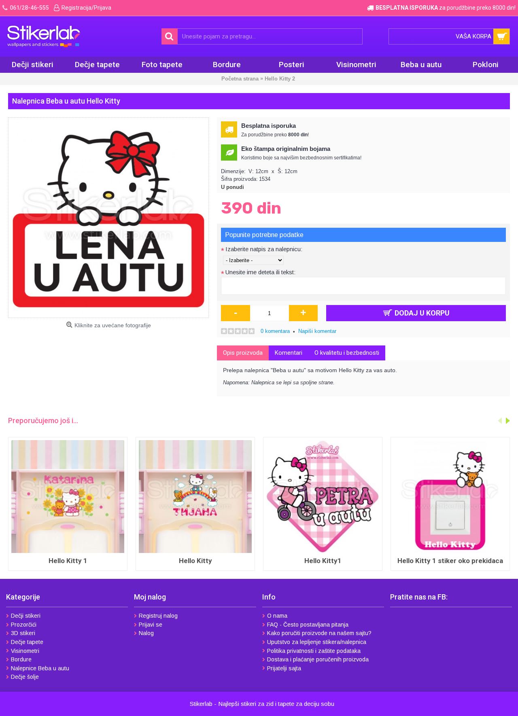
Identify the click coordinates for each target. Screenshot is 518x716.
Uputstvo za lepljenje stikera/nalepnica (316, 642)
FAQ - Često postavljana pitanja (307, 624)
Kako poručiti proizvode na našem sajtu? (319, 633)
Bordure (21, 659)
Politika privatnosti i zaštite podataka (314, 651)
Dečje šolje (25, 677)
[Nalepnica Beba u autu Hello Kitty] (108, 217)
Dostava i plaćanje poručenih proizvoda (318, 659)
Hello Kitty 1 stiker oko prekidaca (450, 561)
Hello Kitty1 (323, 561)
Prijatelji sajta (284, 668)
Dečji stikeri (25, 615)
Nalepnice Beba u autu (40, 668)
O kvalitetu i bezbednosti (346, 352)
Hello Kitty (195, 561)
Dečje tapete (27, 642)
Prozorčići (23, 624)
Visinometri (25, 651)
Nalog (146, 633)
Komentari (288, 352)
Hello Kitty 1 (68, 561)
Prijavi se (150, 624)
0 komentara (275, 331)
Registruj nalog (158, 615)
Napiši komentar (317, 331)
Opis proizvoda (243, 352)
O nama (277, 615)
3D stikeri (23, 633)
